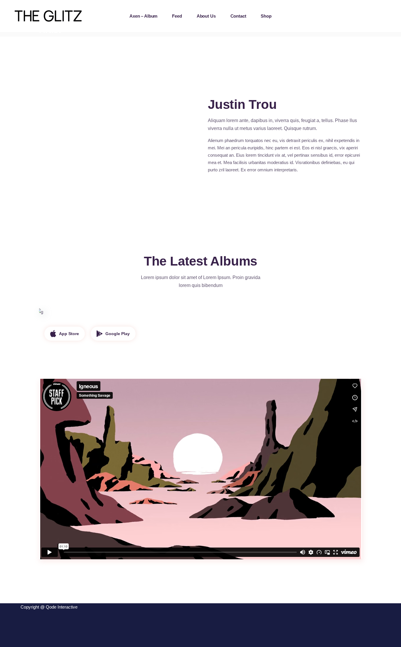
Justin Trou (68, 326)
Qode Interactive (61, 606)
